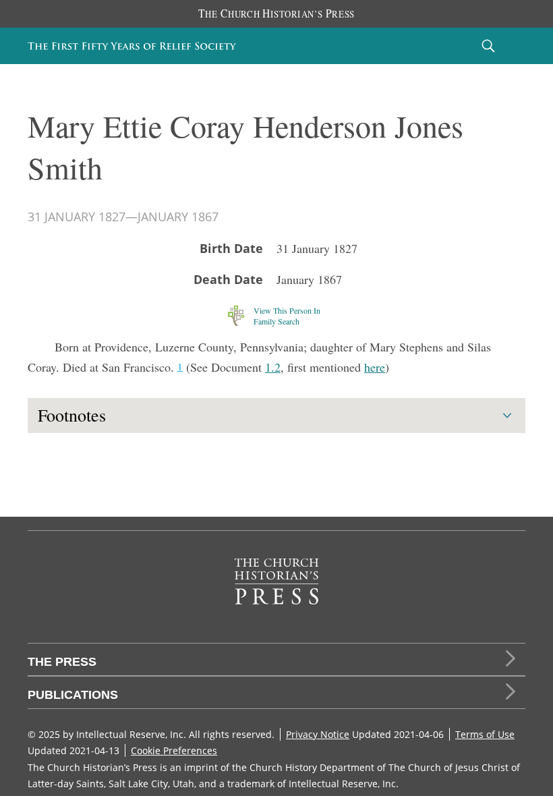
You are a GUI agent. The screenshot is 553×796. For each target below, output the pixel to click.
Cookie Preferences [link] (174, 750)
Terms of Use (485, 734)
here (374, 367)
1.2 (273, 367)
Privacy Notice (317, 734)
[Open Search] (488, 45)
